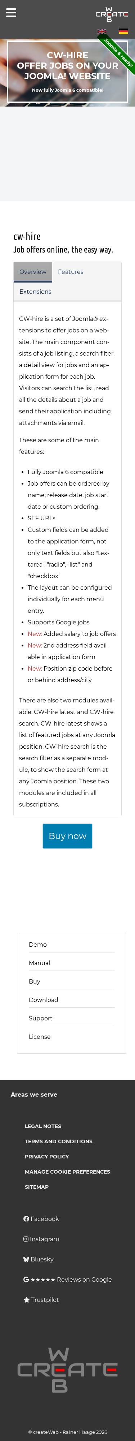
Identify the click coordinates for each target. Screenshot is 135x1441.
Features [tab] (71, 271)
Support (41, 1018)
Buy (34, 981)
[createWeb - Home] (67, 14)
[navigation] (9, 12)
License (40, 1036)
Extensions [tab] (35, 291)
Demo (38, 944)
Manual (39, 963)
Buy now (67, 836)
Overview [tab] (32, 271)
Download (43, 1000)
